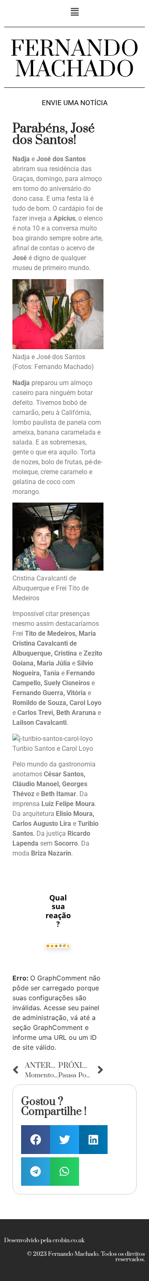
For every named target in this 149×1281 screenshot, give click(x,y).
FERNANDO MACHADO (74, 59)
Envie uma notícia (75, 102)
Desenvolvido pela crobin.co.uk (44, 1240)
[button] (74, 11)
